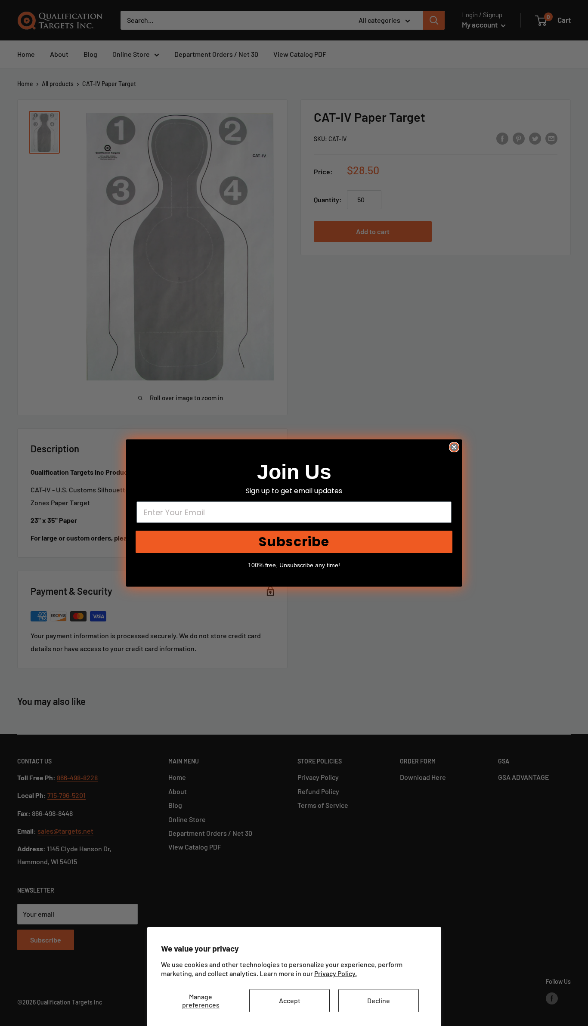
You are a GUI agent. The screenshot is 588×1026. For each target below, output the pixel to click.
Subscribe (294, 541)
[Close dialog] (454, 447)
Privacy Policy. (335, 973)
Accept (289, 1000)
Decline (378, 1000)
